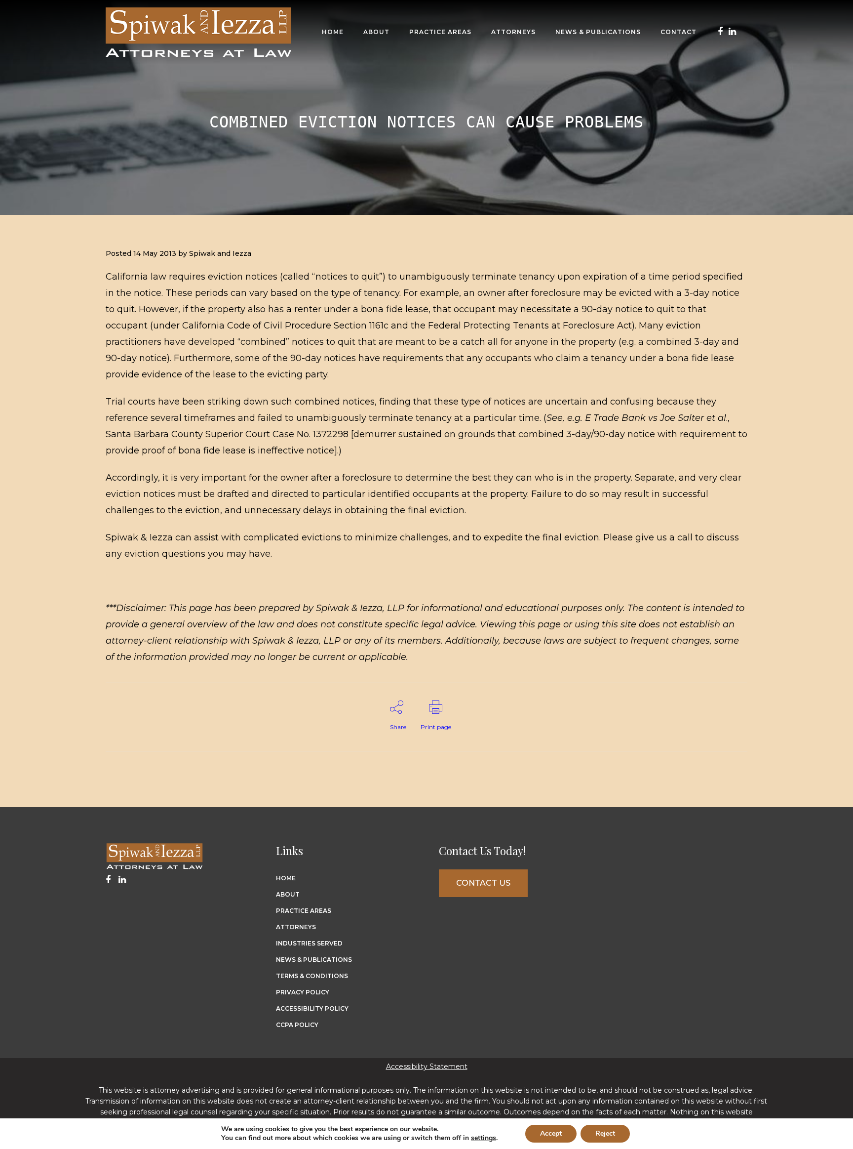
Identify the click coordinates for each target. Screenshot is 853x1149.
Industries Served (309, 943)
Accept (551, 1133)
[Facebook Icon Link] (720, 32)
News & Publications (314, 959)
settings (483, 1138)
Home (286, 878)
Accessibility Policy (312, 1008)
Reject (605, 1133)
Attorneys (296, 927)
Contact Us (483, 883)
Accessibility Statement (426, 1066)
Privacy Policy (302, 992)
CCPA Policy (297, 1024)
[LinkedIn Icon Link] (732, 32)
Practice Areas (303, 910)
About (288, 894)
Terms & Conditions (312, 976)
